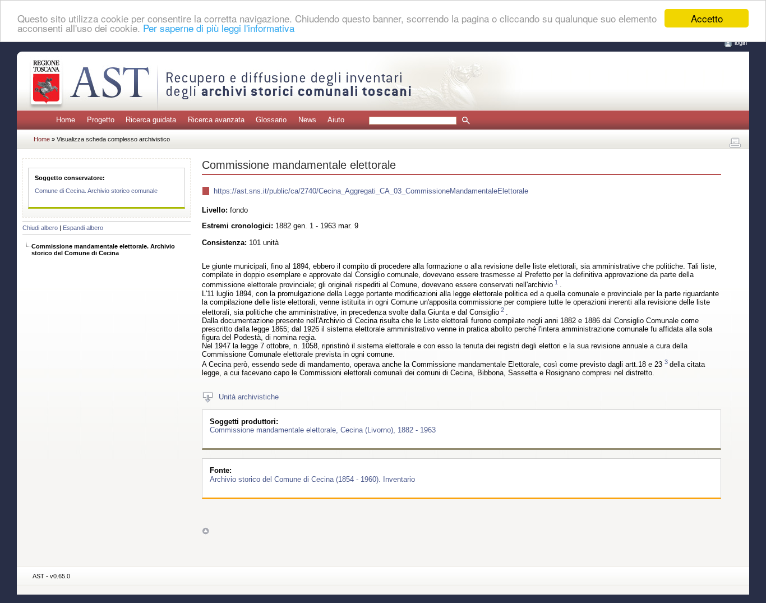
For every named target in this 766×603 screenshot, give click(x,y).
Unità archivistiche (249, 397)
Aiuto (335, 120)
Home (65, 120)
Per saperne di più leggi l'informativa (218, 28)
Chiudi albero (40, 227)
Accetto (707, 18)
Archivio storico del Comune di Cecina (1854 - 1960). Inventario (312, 479)
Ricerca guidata (151, 120)
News (307, 120)
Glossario (271, 120)
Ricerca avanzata (216, 120)
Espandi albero (83, 227)
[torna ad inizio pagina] (205, 530)
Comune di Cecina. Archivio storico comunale (96, 190)
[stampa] (735, 143)
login (741, 42)
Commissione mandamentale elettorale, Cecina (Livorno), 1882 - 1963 (323, 430)
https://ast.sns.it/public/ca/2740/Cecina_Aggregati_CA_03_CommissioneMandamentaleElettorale (371, 191)
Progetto (100, 120)
